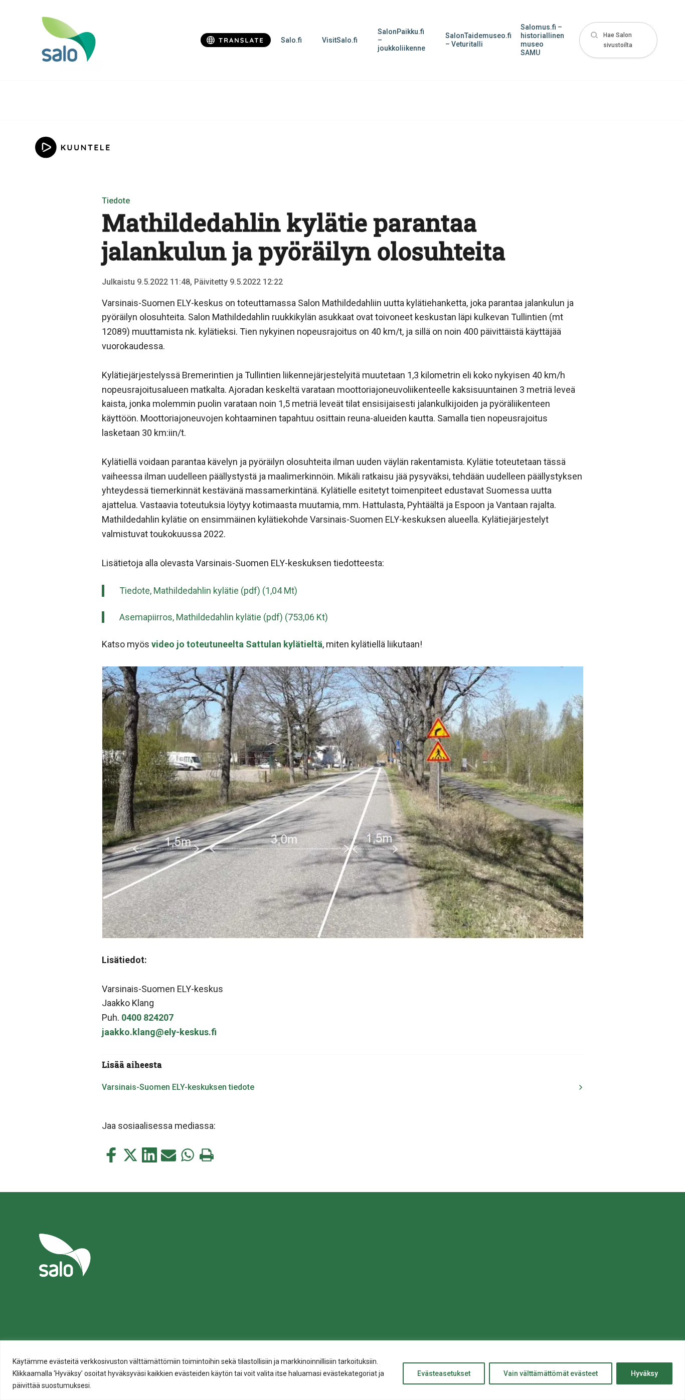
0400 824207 (147, 1017)
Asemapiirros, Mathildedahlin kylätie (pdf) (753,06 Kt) (223, 617)
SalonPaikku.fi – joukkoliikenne (401, 40)
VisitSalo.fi (340, 40)
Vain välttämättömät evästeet (550, 1373)
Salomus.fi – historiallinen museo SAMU (542, 39)
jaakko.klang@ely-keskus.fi (159, 1032)
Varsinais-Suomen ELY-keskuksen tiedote (178, 1087)
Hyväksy (644, 1373)
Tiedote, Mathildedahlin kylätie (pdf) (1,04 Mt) (208, 590)
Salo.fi (291, 40)
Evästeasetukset (443, 1373)
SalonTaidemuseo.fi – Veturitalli (477, 40)
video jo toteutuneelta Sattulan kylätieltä (236, 644)
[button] (618, 40)
